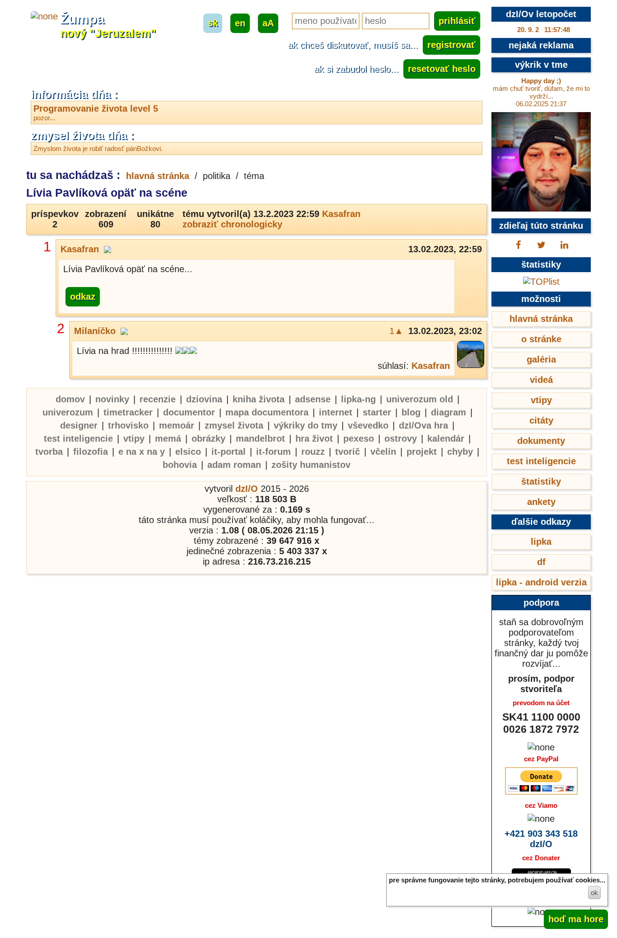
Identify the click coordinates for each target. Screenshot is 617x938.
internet (335, 412)
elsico (188, 452)
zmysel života (234, 425)
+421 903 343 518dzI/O (541, 839)
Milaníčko (95, 331)
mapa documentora (266, 412)
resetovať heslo (442, 69)
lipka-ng (358, 399)
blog (411, 412)
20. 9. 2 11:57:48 (543, 29)
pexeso (358, 438)
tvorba (49, 452)
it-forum (273, 452)
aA (268, 23)
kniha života (259, 399)
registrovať (451, 45)
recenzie (158, 399)
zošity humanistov (311, 465)
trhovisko (128, 425)
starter (377, 412)
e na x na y (141, 452)
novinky (112, 399)
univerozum (67, 412)
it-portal (228, 452)
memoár (176, 425)
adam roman (234, 465)
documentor (189, 412)
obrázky (208, 438)
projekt (422, 452)
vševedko (368, 425)
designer (79, 425)
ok (594, 892)
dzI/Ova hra (423, 425)
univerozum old (419, 399)
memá (168, 438)
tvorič (347, 452)
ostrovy (400, 438)
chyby (460, 452)
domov (70, 399)
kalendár (445, 438)
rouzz (313, 452)
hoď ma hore (575, 919)
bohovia (180, 465)
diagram (448, 412)
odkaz (82, 297)
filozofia (90, 452)
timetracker (128, 412)
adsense (313, 399)
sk (213, 23)
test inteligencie (78, 438)
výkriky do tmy (305, 425)
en (240, 23)
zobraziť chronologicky (232, 224)
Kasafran (341, 214)
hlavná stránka (157, 176)
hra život (314, 438)
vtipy (134, 438)
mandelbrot (260, 438)
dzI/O (246, 489)
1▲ (396, 331)
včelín (383, 452)
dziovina (204, 399)
